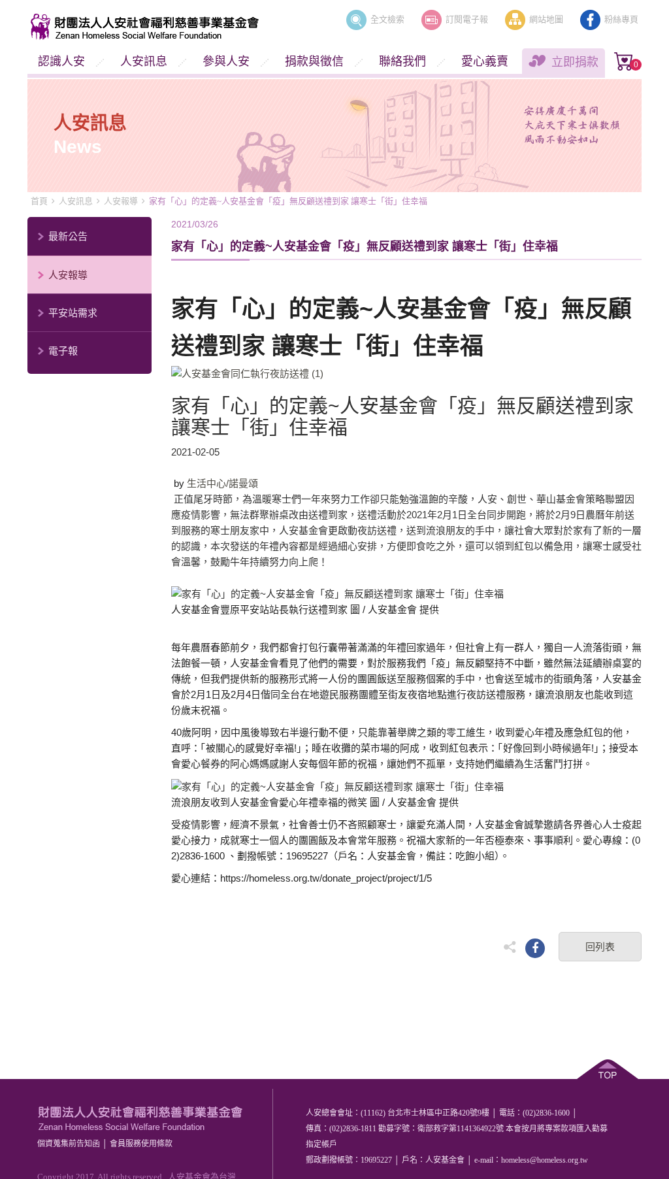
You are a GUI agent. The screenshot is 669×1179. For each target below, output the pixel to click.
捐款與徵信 (314, 61)
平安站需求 (72, 312)
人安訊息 (143, 61)
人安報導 (121, 201)
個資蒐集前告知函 (68, 1143)
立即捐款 (574, 62)
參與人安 (226, 61)
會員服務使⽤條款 (141, 1143)
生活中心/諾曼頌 (222, 483)
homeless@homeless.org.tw (544, 1160)
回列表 (600, 946)
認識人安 (61, 61)
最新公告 (68, 236)
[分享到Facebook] (535, 948)
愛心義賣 (484, 61)
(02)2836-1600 (546, 1113)
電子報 (63, 350)
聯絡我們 (402, 61)
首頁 (39, 201)
